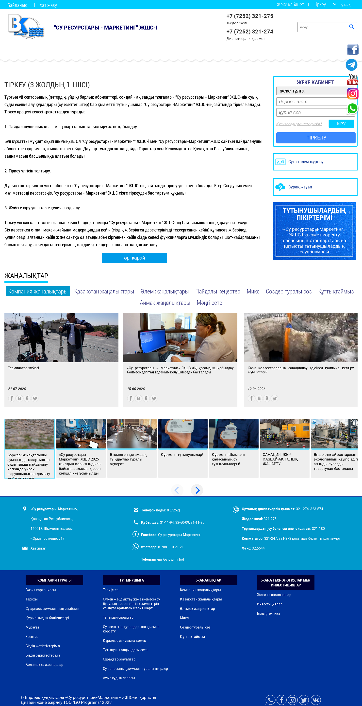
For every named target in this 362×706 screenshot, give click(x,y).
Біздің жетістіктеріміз (43, 646)
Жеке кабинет (290, 4)
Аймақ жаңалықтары (165, 302)
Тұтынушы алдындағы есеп (125, 650)
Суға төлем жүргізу (306, 161)
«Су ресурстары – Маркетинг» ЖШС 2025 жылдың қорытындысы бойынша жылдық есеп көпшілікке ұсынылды (80, 464)
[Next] (197, 490)
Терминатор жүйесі (23, 368)
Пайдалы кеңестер (217, 291)
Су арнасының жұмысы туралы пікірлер (135, 669)
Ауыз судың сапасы (119, 678)
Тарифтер (110, 590)
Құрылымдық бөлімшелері (47, 618)
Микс (253, 291)
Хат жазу (48, 5)
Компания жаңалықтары (38, 291)
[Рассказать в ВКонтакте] (19, 401)
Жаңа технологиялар (274, 595)
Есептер (32, 637)
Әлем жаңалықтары (165, 291)
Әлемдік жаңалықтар (197, 609)
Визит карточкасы (41, 590)
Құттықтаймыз (336, 291)
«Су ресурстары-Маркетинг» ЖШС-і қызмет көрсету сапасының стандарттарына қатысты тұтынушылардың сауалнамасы (314, 231)
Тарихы (32, 599)
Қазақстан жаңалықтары (104, 291)
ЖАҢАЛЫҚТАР (26, 275)
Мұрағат (32, 627)
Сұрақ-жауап (300, 187)
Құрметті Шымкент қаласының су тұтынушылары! (229, 459)
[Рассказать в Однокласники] (27, 401)
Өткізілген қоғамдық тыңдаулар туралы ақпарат (128, 459)
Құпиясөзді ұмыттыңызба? (299, 124)
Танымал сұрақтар (118, 617)
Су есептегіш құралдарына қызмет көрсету (131, 629)
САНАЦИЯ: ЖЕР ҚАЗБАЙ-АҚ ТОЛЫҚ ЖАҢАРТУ (280, 459)
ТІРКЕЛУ (317, 138)
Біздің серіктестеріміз (43, 655)
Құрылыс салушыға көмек (124, 641)
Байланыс (17, 5)
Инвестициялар (269, 604)
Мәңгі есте (209, 302)
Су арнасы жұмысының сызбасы (52, 609)
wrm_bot (177, 559)
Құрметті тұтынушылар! (182, 454)
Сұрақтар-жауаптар (119, 659)
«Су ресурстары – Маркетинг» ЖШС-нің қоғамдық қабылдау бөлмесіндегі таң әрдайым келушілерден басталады (180, 370)
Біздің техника (268, 613)
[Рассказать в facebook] (12, 401)
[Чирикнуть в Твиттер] (35, 401)
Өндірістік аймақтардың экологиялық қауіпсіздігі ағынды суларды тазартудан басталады (336, 461)
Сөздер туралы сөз (289, 291)
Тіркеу (320, 4)
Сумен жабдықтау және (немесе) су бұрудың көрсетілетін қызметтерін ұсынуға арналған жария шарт (131, 603)
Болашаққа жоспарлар (44, 665)
